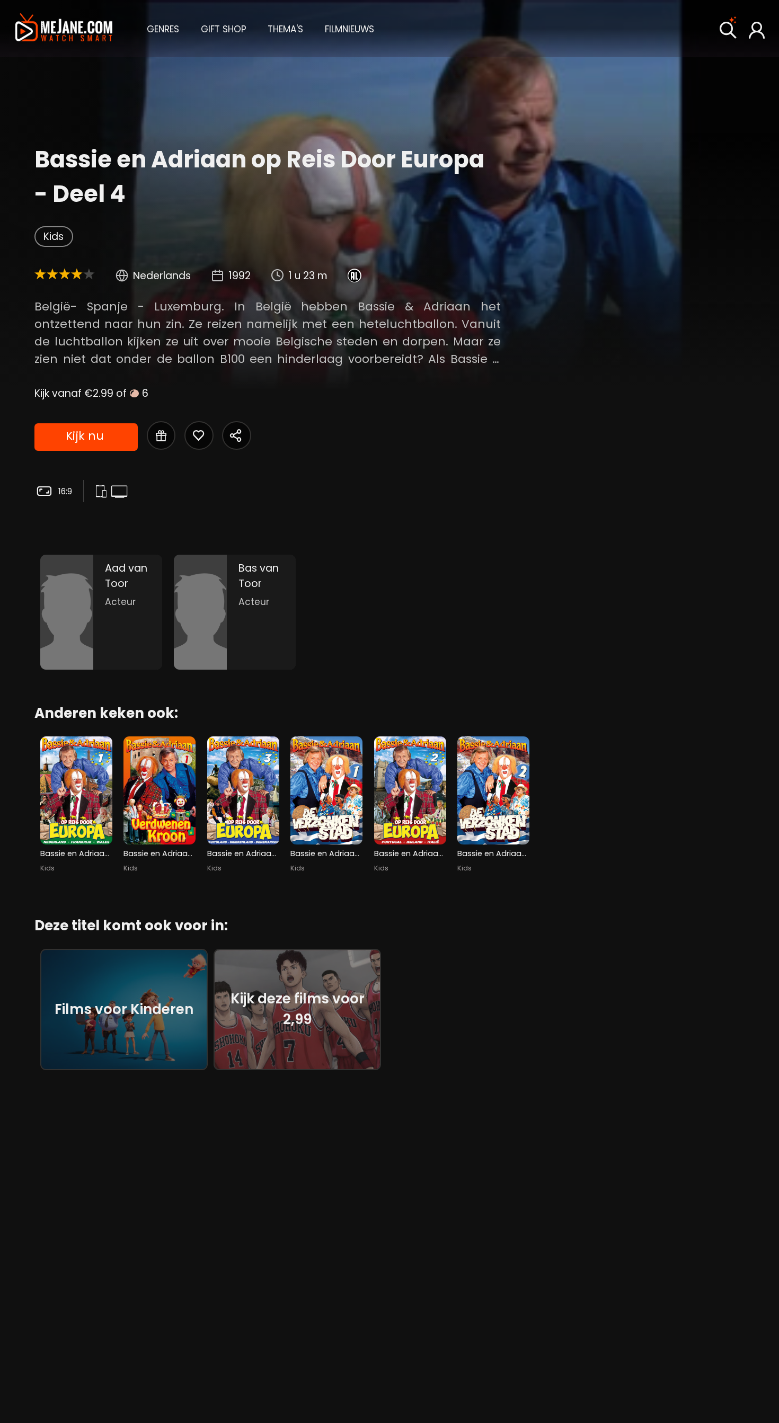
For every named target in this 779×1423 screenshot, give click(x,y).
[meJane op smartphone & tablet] (103, 491)
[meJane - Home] (64, 28)
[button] (163, 28)
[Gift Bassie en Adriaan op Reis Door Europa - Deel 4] (161, 435)
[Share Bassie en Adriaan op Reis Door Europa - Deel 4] (236, 435)
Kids (53, 236)
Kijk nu (85, 436)
